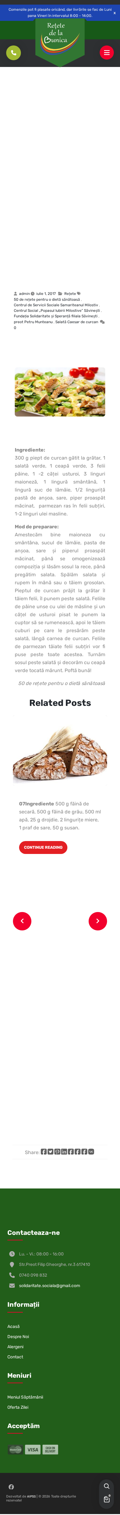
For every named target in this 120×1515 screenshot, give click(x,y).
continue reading (43, 847)
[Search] (106, 1486)
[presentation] (22, 921)
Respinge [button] (114, 12)
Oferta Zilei (17, 1407)
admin (24, 294)
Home (17, 251)
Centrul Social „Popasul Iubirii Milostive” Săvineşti (57, 310)
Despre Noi (18, 1336)
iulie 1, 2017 (46, 294)
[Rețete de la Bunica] (60, 39)
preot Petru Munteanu (33, 322)
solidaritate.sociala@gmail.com (49, 1285)
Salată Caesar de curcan (57, 268)
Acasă (13, 1326)
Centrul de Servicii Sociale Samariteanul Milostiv (56, 305)
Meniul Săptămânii (25, 1397)
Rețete (34, 251)
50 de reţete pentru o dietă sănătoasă (47, 299)
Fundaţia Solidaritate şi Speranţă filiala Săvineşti (56, 316)
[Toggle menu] (107, 52)
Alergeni (15, 1346)
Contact (15, 1357)
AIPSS (31, 1496)
